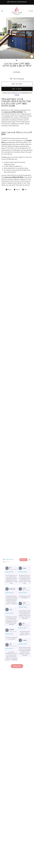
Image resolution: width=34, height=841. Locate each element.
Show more (17, 666)
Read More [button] (14, 603)
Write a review (23, 559)
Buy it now (17, 89)
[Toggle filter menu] (29, 559)
